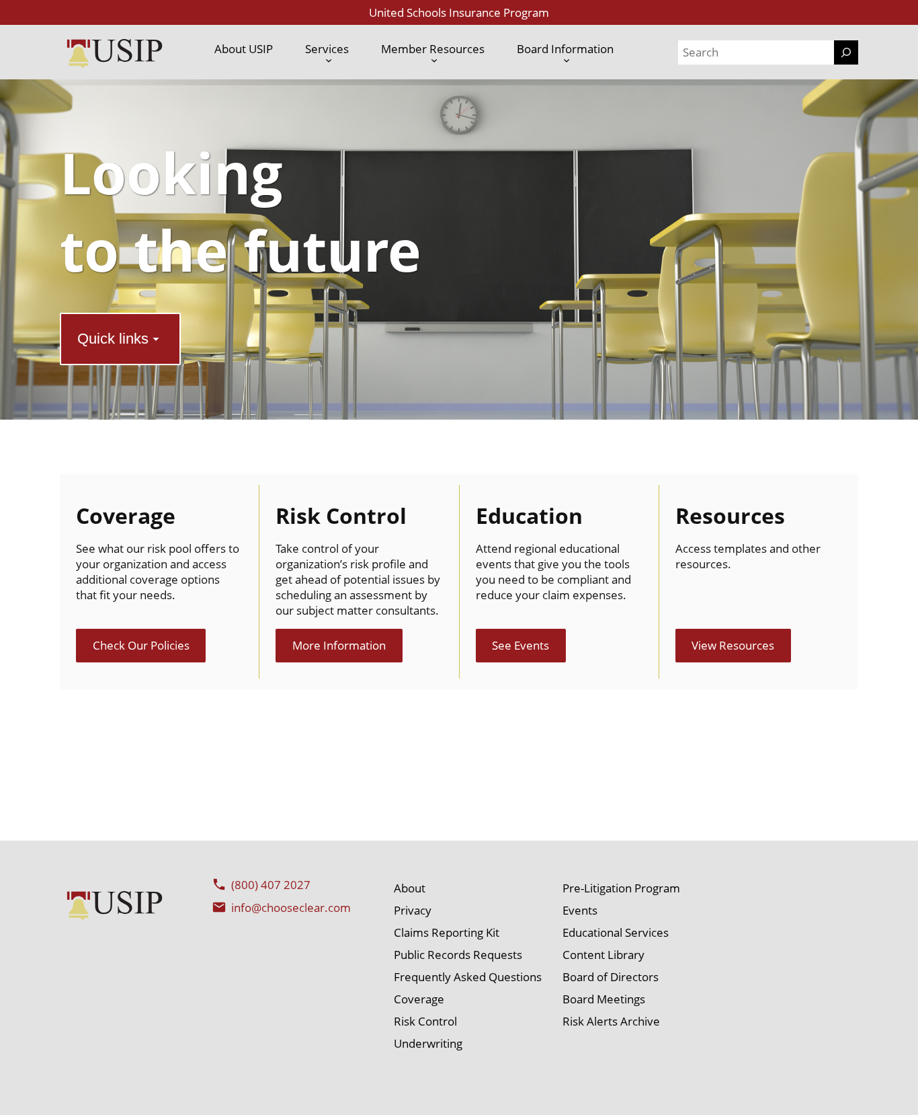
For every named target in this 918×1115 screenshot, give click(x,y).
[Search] (846, 52)
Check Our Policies (141, 645)
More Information (339, 645)
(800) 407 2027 (270, 884)
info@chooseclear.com (291, 907)
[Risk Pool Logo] (114, 52)
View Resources (733, 645)
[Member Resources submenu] (434, 59)
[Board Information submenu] (566, 59)
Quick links (113, 338)
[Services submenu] (328, 59)
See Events (520, 645)
